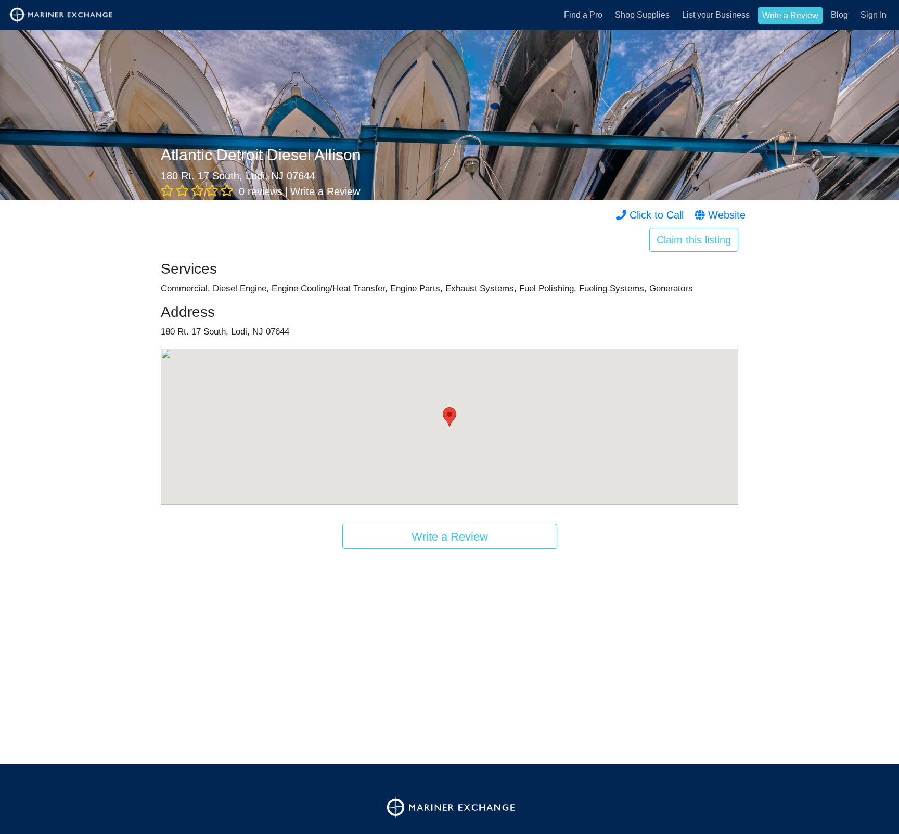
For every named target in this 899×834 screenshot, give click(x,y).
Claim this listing (694, 240)
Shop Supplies (642, 14)
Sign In (874, 14)
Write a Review (790, 15)
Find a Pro (583, 14)
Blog (839, 14)
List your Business (716, 14)
